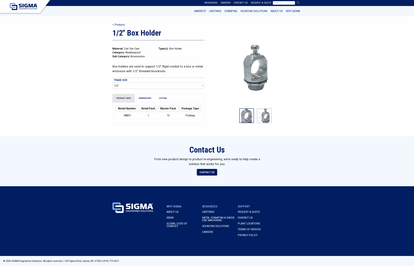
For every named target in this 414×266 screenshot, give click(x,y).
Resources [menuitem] (211, 2)
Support (244, 206)
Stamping (230, 11)
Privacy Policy (248, 235)
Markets (200, 11)
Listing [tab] (163, 98)
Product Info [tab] (123, 98)
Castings (215, 11)
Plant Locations (249, 223)
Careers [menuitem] (226, 2)
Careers (207, 231)
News (170, 217)
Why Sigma (293, 11)
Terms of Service (249, 229)
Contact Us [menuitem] (241, 2)
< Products (118, 24)
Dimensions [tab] (145, 98)
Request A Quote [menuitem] (261, 2)
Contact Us (207, 172)
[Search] (298, 2)
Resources (209, 206)
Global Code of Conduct (177, 225)
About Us (277, 11)
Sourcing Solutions (253, 11)
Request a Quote (249, 211)
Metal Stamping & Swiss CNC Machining (218, 219)
